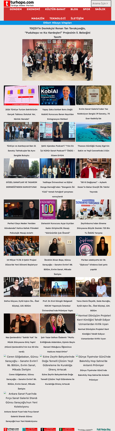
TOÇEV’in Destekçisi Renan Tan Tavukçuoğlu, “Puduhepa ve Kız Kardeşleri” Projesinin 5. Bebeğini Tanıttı (57, 32)
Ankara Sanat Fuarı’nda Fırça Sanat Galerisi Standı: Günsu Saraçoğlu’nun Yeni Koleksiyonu (21, 416)
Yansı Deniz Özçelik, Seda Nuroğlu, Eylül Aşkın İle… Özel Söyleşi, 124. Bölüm (94, 306)
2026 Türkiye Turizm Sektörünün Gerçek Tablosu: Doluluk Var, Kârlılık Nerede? (21, 114)
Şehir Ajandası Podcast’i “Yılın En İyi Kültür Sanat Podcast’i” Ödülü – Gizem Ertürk (57, 151)
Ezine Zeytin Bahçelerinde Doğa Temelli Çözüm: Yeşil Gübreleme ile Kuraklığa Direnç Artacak (57, 379)
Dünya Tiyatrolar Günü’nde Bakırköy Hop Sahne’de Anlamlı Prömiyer (93, 375)
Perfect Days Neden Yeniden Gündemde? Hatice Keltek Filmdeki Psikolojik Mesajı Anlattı (21, 228)
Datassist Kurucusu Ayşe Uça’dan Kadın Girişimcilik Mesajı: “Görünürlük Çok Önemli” (57, 228)
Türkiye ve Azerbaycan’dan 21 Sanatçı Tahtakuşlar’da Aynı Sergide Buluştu (21, 151)
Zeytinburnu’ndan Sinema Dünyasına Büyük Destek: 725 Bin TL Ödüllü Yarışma (93, 228)
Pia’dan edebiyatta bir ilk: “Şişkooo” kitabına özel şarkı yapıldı (93, 265)
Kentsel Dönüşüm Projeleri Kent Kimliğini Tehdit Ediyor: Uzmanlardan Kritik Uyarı (93, 334)
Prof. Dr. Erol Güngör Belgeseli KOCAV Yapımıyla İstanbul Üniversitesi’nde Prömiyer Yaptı (57, 306)
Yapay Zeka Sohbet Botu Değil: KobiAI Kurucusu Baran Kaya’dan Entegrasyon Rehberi (57, 114)
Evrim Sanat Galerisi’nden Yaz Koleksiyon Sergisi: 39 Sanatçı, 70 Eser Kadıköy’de (93, 114)
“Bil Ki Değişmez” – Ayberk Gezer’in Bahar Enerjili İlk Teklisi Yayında (93, 187)
